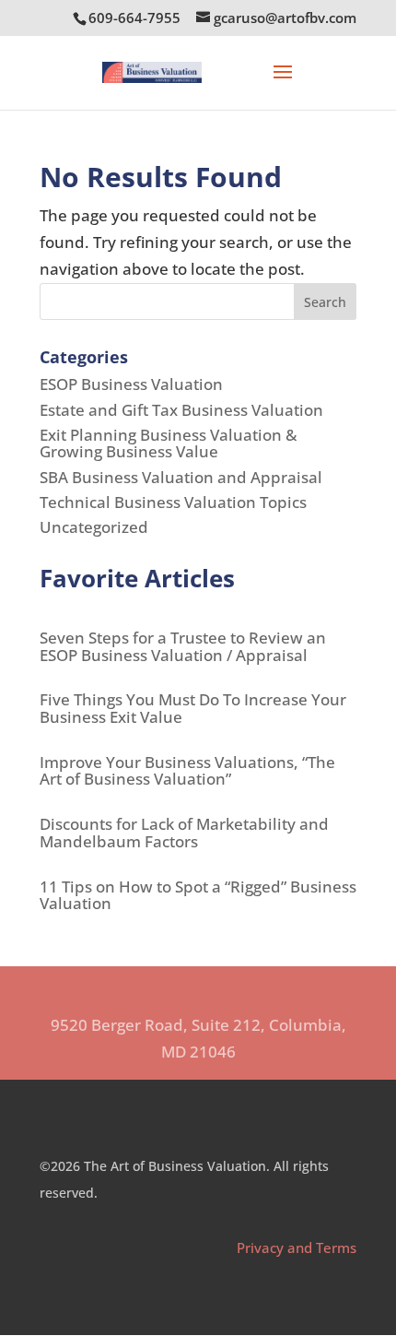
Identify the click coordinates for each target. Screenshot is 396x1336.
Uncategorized (94, 527)
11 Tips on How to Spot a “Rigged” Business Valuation (198, 895)
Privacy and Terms (296, 1247)
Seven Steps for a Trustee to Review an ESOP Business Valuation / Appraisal (183, 646)
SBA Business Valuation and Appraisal (181, 477)
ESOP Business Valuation (131, 384)
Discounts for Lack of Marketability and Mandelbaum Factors (184, 832)
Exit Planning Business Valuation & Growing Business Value (168, 443)
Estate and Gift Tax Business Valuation (181, 409)
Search (325, 302)
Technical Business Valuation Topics (173, 502)
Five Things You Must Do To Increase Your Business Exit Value (193, 708)
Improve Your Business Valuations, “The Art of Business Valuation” (187, 770)
